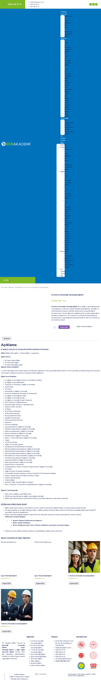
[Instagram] (93, 4)
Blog (62, 143)
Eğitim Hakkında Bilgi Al (84, 326)
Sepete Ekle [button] (6, 583)
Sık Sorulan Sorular (62, 138)
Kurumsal (64, 14)
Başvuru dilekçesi (27, 520)
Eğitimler (63, 38)
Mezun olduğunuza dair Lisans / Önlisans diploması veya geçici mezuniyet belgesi (41, 525)
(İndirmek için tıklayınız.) (33, 520)
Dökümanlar (64, 118)
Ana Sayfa (4, 287)
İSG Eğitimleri (19, 287)
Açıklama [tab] (7, 338)
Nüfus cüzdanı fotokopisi (21, 523)
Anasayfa (64, 12)
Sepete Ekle (64, 327)
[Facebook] (90, 4)
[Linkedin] (96, 4)
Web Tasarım (40, 674)
